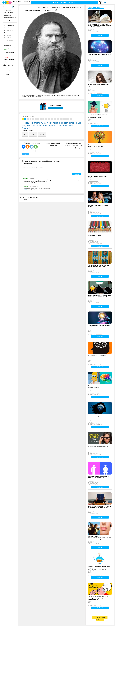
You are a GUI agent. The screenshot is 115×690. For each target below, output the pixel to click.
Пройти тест (99, 35)
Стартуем (57, 7)
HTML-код (53, 145)
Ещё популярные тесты (101, 618)
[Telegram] (32, 147)
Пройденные (10, 20)
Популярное (9, 12)
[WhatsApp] (36, 147)
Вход (7, 74)
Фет (25, 134)
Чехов (33, 134)
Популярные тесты (96, 7)
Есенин (42, 134)
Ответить (26, 182)
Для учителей (10, 59)
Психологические (11, 32)
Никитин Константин (93, 181)
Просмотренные (11, 17)
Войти (104, 2)
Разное (8, 35)
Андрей (90, 120)
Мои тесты (9, 45)
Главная (8, 10)
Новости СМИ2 (23, 200)
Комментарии (10, 52)
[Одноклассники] (28, 147)
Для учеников (10, 62)
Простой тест (69, 7)
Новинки (8, 15)
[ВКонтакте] (24, 147)
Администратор (92, 60)
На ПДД (8, 37)
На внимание (10, 25)
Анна (90, 30)
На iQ (8, 28)
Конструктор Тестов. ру (21, 2)
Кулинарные (9, 30)
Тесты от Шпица (92, 90)
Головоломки (10, 40)
